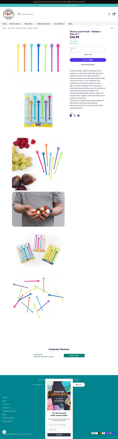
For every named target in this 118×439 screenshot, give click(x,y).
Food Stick (75, 43)
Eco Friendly (59, 24)
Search (5, 397)
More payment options (88, 64)
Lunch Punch (74, 41)
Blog (4, 415)
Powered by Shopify (25, 434)
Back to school (15, 24)
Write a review (74, 356)
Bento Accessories (43, 24)
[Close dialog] (71, 380)
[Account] (109, 14)
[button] (4, 432)
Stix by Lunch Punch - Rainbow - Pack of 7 (27, 28)
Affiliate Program (9, 418)
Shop (4, 401)
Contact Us (6, 408)
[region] (59, 2)
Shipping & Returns (9, 411)
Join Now (59, 434)
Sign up (78, 385)
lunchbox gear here (71, 5)
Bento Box (29, 24)
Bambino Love (16, 434)
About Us (6, 404)
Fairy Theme (11, 28)
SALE (70, 24)
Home (5, 24)
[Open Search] (19, 14)
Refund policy (7, 421)
